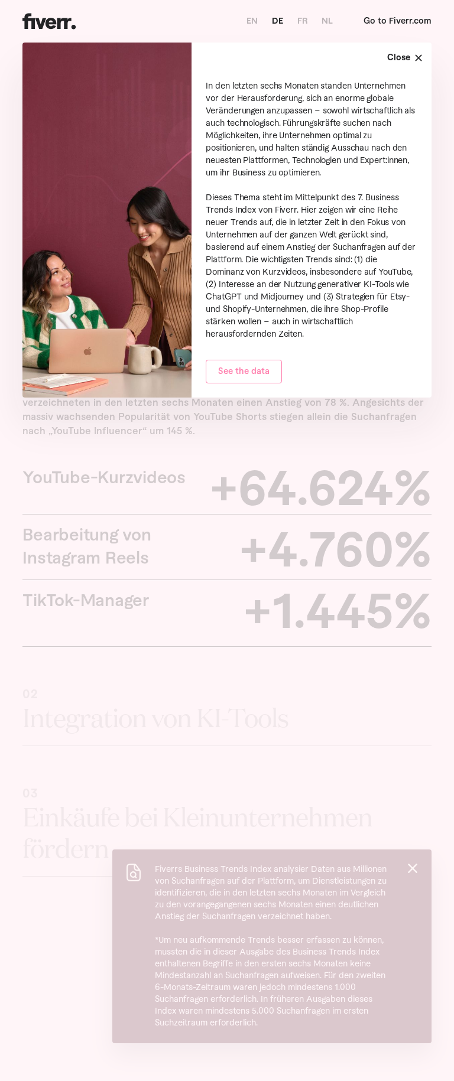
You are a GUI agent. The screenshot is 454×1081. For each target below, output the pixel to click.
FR (302, 21)
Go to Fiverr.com (398, 21)
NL (327, 21)
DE (277, 21)
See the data (244, 371)
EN (252, 21)
